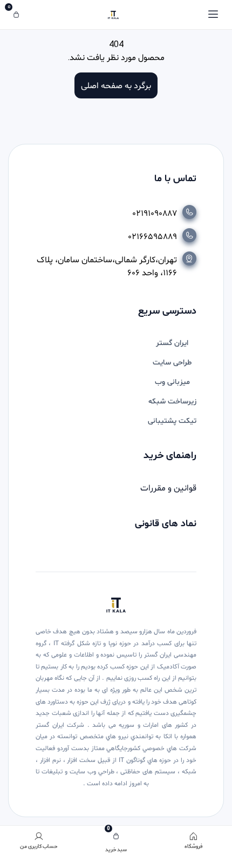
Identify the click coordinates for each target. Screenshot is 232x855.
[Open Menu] (213, 14)
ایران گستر (172, 343)
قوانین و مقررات (168, 488)
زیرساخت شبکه (172, 401)
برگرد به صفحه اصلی (116, 85)
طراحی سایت (172, 362)
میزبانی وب (172, 382)
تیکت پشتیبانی (172, 421)
